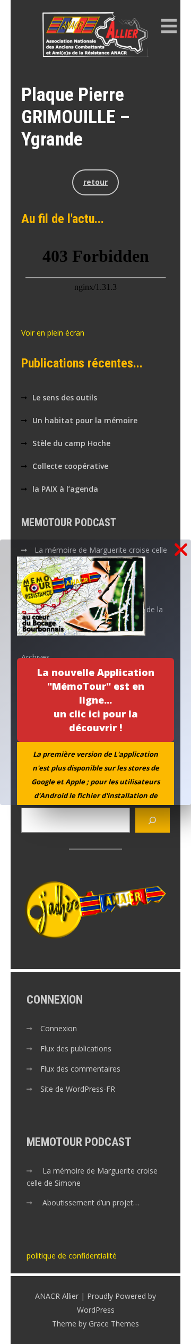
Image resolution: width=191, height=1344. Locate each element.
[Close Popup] (181, 550)
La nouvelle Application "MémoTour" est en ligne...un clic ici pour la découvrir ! (95, 700)
